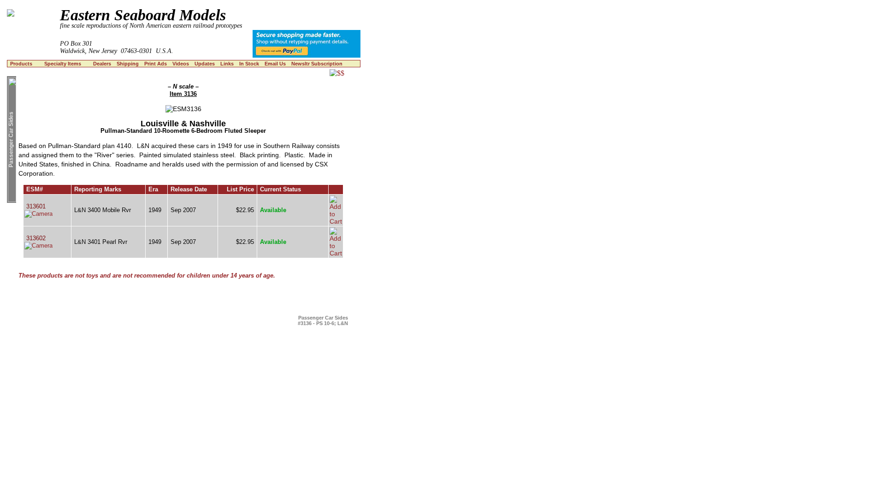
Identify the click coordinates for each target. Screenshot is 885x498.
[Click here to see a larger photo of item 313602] (38, 245)
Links (227, 63)
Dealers (102, 63)
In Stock (249, 63)
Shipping (128, 63)
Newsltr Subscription (316, 63)
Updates (205, 63)
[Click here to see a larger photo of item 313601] (38, 213)
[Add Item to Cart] (336, 221)
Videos (180, 63)
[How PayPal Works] (306, 55)
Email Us (275, 63)
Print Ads (155, 63)
